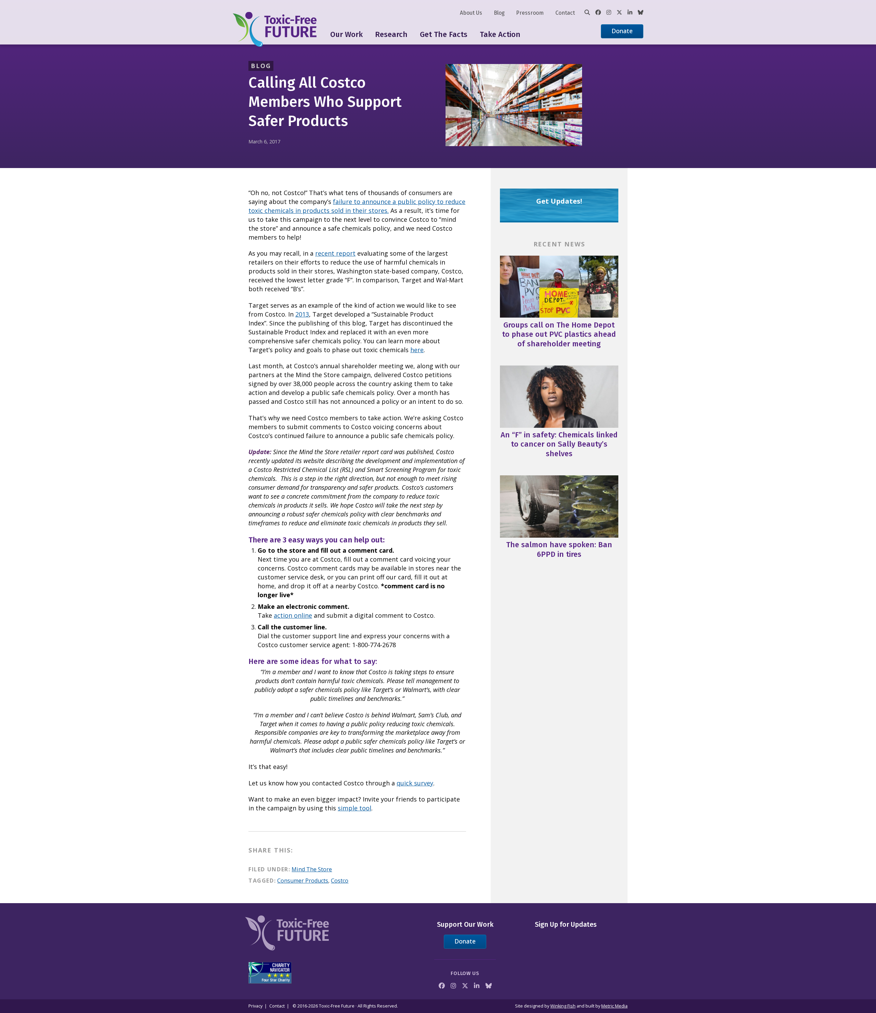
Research (391, 34)
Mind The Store (312, 869)
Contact (565, 13)
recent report (335, 253)
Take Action (500, 34)
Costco (339, 880)
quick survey (415, 783)
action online (293, 615)
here (417, 350)
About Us (471, 13)
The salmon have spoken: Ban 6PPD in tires (559, 549)
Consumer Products (302, 880)
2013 (302, 314)
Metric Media (614, 1006)
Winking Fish (563, 1006)
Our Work (346, 34)
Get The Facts (443, 34)
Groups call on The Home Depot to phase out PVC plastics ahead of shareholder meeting (559, 334)
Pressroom (530, 13)
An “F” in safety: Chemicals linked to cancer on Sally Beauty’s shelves (559, 444)
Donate (622, 31)
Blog (499, 13)
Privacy (255, 1006)
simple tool (354, 808)
